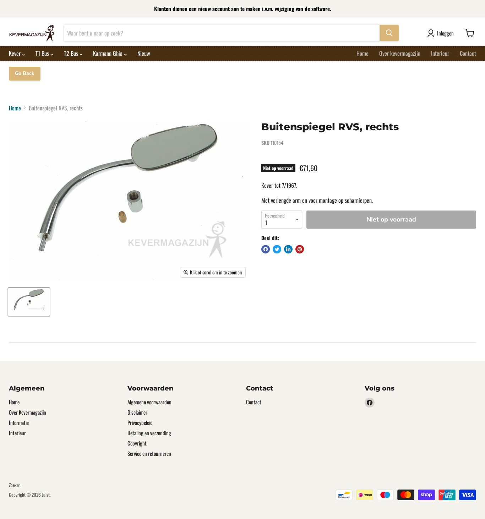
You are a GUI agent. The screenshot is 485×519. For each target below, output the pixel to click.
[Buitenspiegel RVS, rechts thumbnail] (29, 302)
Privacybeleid (140, 422)
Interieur (440, 53)
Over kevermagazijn (399, 53)
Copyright (137, 443)
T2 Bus (72, 53)
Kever (15, 53)
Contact (468, 53)
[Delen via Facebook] (265, 249)
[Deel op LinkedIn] (288, 249)
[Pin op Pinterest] (299, 249)
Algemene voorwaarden (149, 402)
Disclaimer (137, 412)
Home (362, 53)
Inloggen (445, 33)
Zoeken (15, 484)
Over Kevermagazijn (27, 412)
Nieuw (143, 53)
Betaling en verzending (149, 433)
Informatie (19, 422)
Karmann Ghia (108, 53)
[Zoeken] (389, 33)
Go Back (24, 73)
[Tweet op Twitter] (277, 249)
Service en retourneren (149, 453)
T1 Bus (43, 53)
